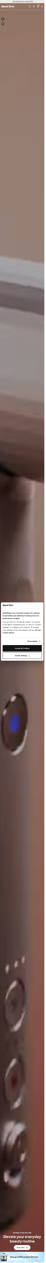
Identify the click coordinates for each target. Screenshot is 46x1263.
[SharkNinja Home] (8, 6)
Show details (32, 641)
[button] (30, 6)
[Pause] (3, 19)
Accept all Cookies (22, 648)
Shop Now (21, 1247)
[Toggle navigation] (42, 6)
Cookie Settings (21, 656)
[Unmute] (3, 24)
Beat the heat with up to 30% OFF (22, 1)
